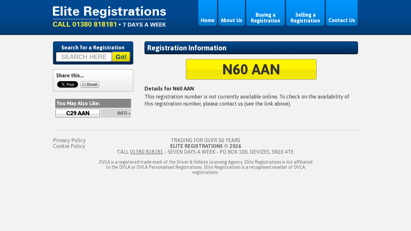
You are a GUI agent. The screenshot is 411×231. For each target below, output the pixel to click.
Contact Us (341, 20)
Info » (124, 113)
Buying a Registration (265, 17)
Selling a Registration (305, 17)
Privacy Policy (69, 140)
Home (207, 20)
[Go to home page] (109, 25)
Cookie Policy (69, 146)
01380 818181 (146, 152)
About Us (231, 20)
